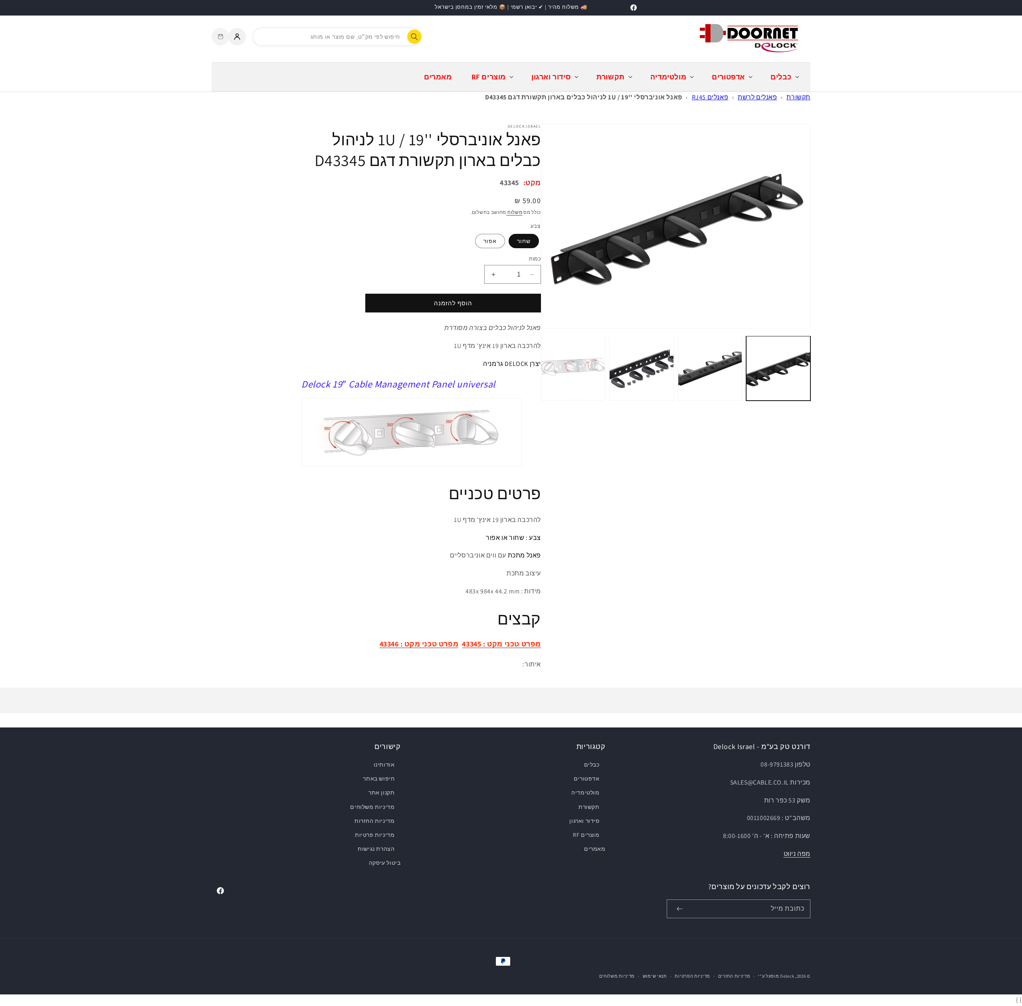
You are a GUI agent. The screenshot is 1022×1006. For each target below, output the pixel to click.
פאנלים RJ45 (710, 97)
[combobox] (336, 37)
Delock (787, 976)
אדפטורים (586, 778)
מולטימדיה (585, 792)
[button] (784, 76)
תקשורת (798, 97)
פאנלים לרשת (757, 97)
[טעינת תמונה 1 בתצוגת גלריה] (778, 368)
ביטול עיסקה (385, 862)
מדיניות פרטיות (374, 834)
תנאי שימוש (655, 976)
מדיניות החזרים (734, 976)
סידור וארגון (584, 820)
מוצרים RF (586, 834)
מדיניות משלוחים (372, 806)
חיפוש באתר (378, 778)
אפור (490, 241)
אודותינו (384, 764)
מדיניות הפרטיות (692, 976)
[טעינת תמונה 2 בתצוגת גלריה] (710, 368)
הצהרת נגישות (376, 848)
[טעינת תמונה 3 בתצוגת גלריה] (641, 368)
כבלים (591, 764)
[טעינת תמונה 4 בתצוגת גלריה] (573, 368)
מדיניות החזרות (374, 820)
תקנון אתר (381, 792)
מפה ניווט (797, 854)
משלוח (514, 212)
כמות (535, 258)
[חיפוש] (414, 37)
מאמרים (594, 848)
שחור (524, 241)
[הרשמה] (679, 908)
